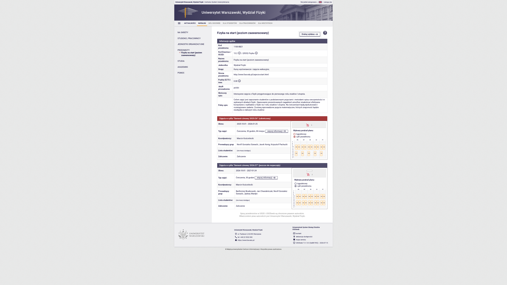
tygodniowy (301, 134)
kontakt (298, 233)
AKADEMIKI (183, 67)
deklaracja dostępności (304, 237)
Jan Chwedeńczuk (265, 191)
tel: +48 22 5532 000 (245, 237)
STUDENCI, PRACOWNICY (189, 38)
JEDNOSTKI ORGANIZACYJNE (191, 44)
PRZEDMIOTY (184, 50)
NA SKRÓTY (183, 32)
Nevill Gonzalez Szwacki (247, 144)
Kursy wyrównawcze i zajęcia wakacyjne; (251, 69)
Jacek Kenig (264, 144)
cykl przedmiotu (303, 137)
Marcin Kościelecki (245, 138)
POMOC (181, 73)
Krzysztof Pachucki (279, 144)
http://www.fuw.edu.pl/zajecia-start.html (251, 74)
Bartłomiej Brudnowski (246, 191)
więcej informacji (275, 131)
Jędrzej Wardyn (250, 194)
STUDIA (181, 61)
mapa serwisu (301, 240)
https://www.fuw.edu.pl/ (246, 240)
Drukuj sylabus (308, 34)
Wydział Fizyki (240, 65)
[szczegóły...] (311, 125)
